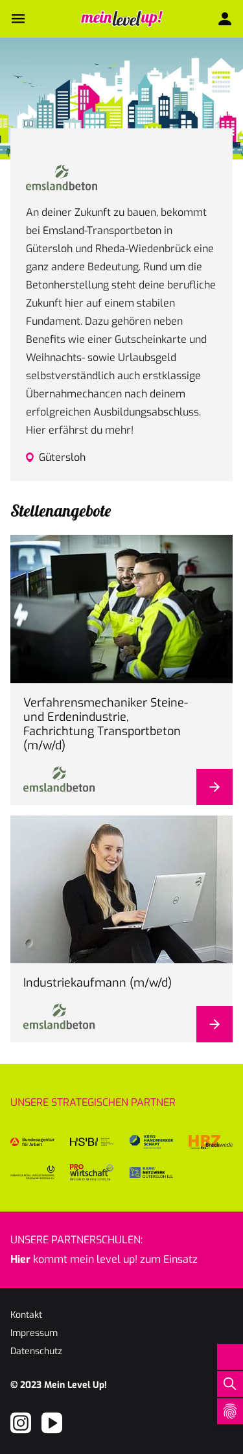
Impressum (34, 1333)
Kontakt (26, 1315)
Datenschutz (36, 1351)
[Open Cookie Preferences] (230, 1411)
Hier (20, 1259)
